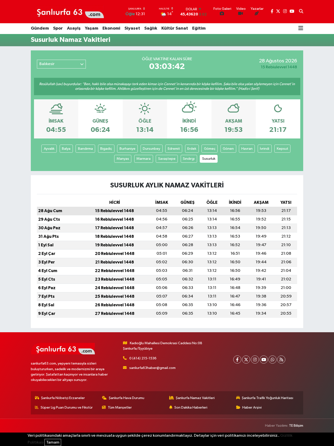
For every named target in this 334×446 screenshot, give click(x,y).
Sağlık (150, 28)
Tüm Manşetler (120, 407)
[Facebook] (237, 359)
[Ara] (301, 12)
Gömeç (209, 148)
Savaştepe (167, 158)
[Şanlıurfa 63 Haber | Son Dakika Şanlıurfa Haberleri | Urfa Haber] (68, 11)
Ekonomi (111, 28)
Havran (247, 148)
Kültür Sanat (174, 28)
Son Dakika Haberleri (190, 407)
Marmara (143, 158)
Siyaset (132, 28)
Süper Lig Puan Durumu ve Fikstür (67, 407)
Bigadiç (106, 148)
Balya (66, 148)
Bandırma (85, 148)
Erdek (191, 148)
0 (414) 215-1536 (142, 358)
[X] (246, 359)
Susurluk (208, 158)
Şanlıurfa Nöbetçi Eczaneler (63, 398)
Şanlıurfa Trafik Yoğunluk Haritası (267, 398)
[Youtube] (264, 359)
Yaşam (91, 28)
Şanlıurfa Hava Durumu (126, 398)
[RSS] (281, 359)
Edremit (174, 148)
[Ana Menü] (300, 28)
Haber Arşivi (252, 407)
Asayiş (74, 28)
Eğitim (199, 28)
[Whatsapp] (272, 359)
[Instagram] (255, 359)
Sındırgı (189, 158)
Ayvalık (49, 148)
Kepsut (282, 148)
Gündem (40, 28)
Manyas (123, 158)
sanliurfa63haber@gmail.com (152, 368)
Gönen (228, 148)
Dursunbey (151, 148)
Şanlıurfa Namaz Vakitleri (195, 398)
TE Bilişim (296, 425)
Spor (58, 28)
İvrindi (264, 148)
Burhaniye (127, 148)
